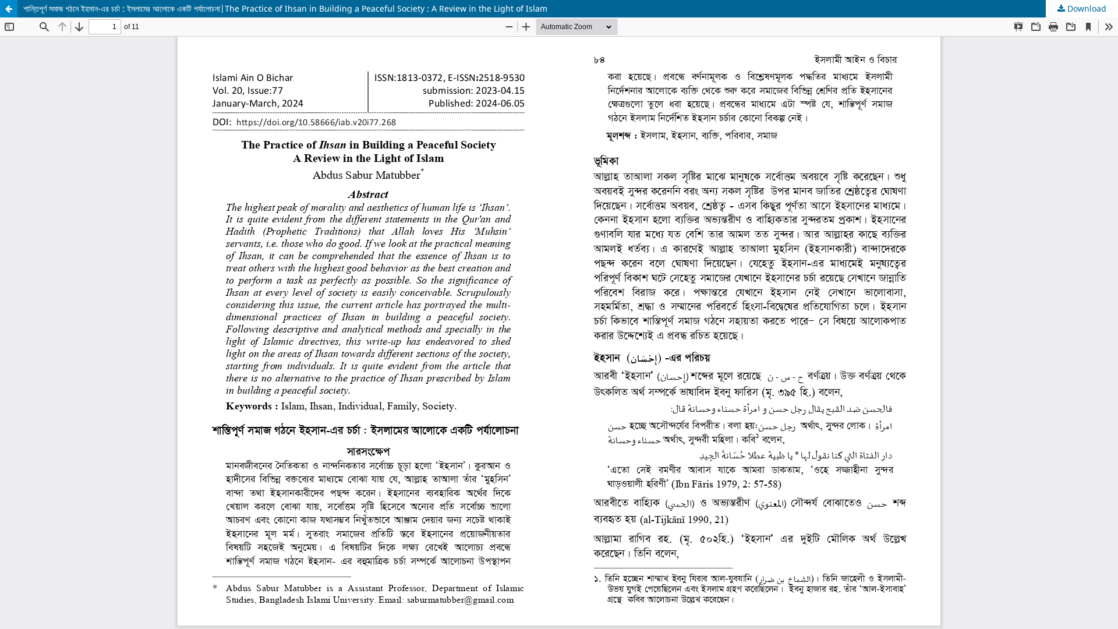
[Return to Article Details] (8, 8)
